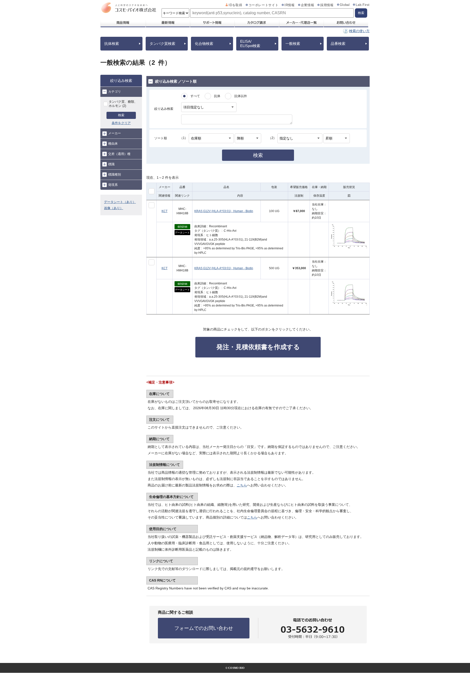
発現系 (113, 185)
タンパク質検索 (162, 43)
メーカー (114, 133)
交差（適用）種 (119, 154)
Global (345, 5)
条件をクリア (121, 123)
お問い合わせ (345, 22)
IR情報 (289, 5)
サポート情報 (212, 22)
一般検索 (292, 43)
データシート (182, 232)
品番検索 (338, 43)
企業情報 (307, 5)
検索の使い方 (359, 31)
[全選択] (151, 191)
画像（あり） (113, 208)
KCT (164, 211)
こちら (242, 485)
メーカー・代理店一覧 (301, 22)
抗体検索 (111, 43)
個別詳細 (182, 226)
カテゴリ (114, 91)
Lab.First (363, 5)
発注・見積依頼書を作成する (258, 347)
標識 (111, 164)
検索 (121, 115)
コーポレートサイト (263, 5)
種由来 (113, 143)
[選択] (151, 205)
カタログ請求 (256, 22)
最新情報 (167, 22)
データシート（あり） (120, 202)
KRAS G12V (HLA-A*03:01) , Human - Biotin (223, 211)
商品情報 (122, 22)
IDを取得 (235, 5)
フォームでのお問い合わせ (203, 628)
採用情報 (327, 5)
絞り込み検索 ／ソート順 (176, 81)
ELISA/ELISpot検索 (250, 43)
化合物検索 (204, 43)
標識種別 (114, 174)
